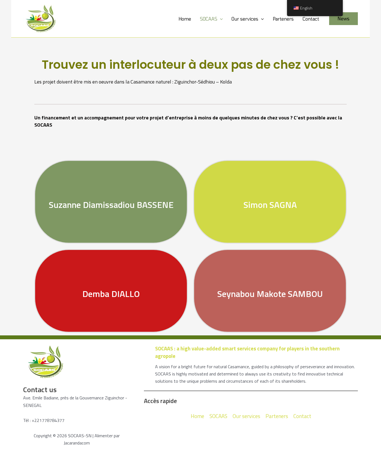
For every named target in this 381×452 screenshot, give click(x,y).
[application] (220, 18)
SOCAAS (208, 18)
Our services (245, 18)
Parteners (283, 18)
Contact (311, 18)
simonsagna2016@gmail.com (270, 192)
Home (185, 18)
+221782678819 (270, 217)
